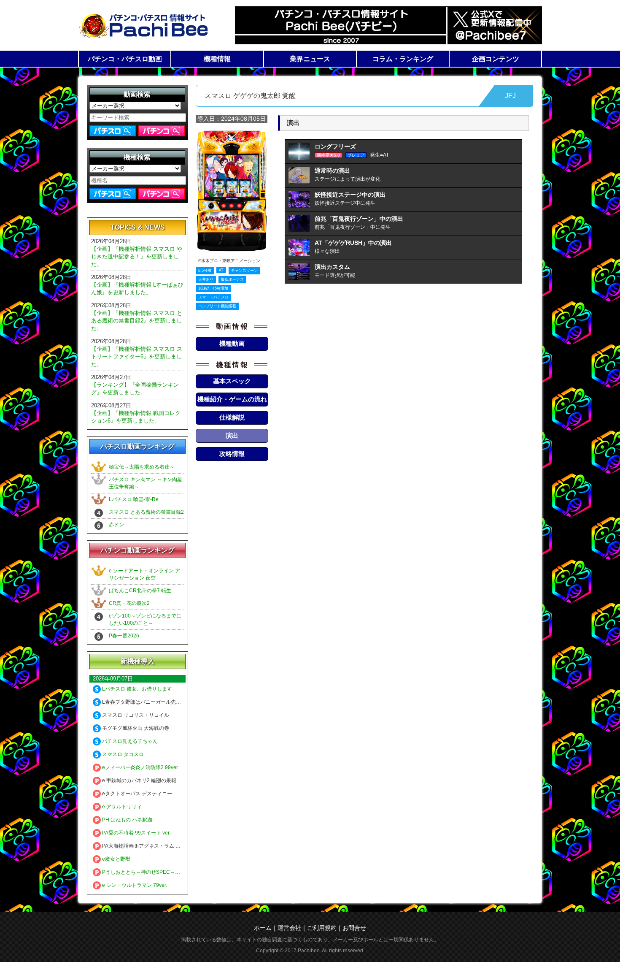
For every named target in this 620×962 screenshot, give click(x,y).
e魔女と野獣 (115, 859)
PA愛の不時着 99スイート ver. (135, 833)
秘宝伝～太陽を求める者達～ (142, 467)
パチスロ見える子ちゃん (129, 741)
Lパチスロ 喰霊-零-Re (134, 499)
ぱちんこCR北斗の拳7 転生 (140, 590)
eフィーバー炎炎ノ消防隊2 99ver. (140, 767)
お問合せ (354, 927)
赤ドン (116, 525)
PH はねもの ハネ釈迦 (126, 820)
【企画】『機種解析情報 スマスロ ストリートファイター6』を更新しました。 (136, 356)
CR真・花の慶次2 (129, 603)
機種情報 (217, 58)
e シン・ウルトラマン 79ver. (134, 885)
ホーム (263, 927)
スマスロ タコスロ (122, 754)
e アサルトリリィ (121, 807)
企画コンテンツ (495, 58)
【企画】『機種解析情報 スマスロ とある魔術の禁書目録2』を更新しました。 (136, 320)
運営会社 (289, 927)
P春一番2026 (124, 636)
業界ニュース (310, 58)
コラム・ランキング (402, 58)
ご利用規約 (322, 927)
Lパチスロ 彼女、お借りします (136, 689)
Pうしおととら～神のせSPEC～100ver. (146, 872)
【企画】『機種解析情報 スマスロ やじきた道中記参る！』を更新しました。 (136, 256)
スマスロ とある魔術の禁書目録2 (146, 512)
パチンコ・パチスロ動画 (125, 58)
